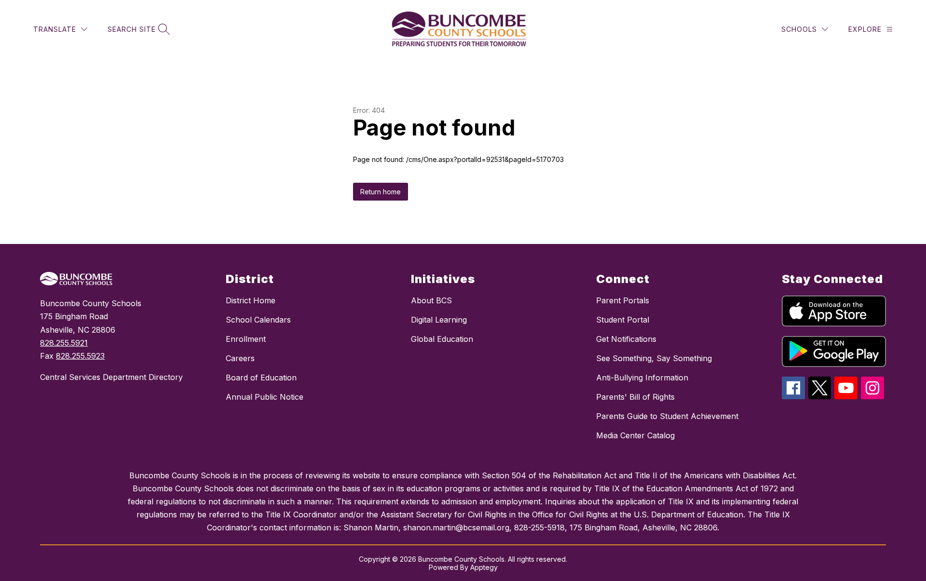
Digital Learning (439, 319)
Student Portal (622, 319)
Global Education (442, 339)
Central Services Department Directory (111, 377)
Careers (240, 358)
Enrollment (246, 339)
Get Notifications (626, 339)
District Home (250, 300)
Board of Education (261, 377)
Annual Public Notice (264, 397)
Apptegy (484, 567)
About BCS (431, 300)
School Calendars (258, 319)
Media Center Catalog (635, 435)
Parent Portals (622, 300)
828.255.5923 (80, 356)
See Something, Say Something (654, 358)
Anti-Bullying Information (642, 377)
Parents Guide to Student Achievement (667, 416)
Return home (380, 192)
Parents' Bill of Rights (635, 397)
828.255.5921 (64, 343)
